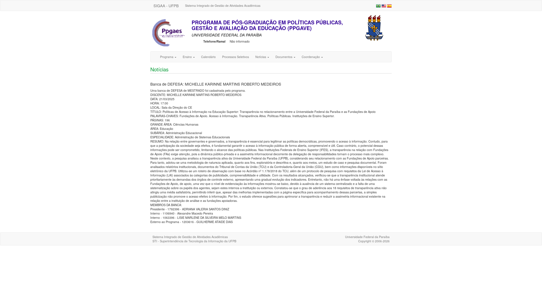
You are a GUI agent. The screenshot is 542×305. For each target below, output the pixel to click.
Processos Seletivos (235, 57)
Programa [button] (167, 57)
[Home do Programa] (168, 33)
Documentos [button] (284, 57)
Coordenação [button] (311, 57)
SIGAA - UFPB (166, 5)
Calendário (208, 57)
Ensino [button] (188, 57)
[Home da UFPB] (374, 27)
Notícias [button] (261, 57)
